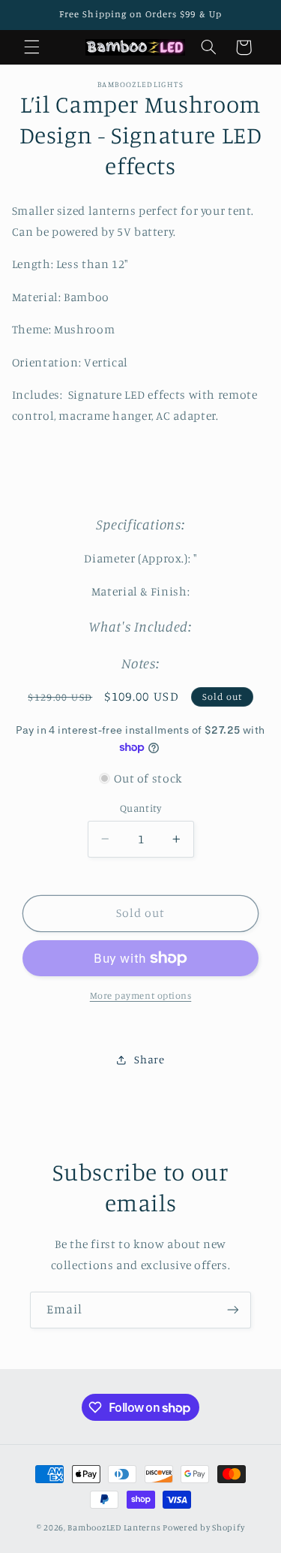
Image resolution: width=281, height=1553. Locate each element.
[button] (31, 47)
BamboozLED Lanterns (113, 1527)
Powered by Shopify (203, 1527)
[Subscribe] (233, 1310)
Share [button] (149, 1059)
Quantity (140, 808)
